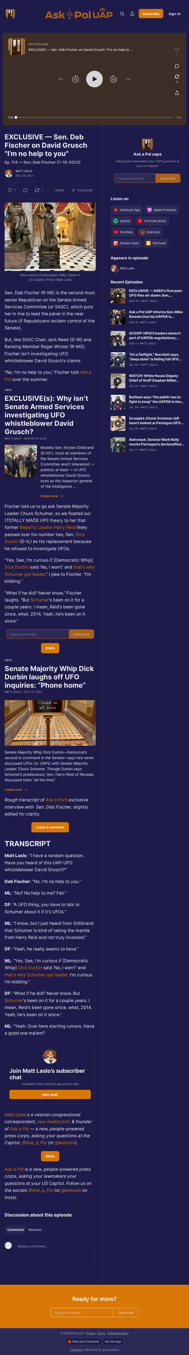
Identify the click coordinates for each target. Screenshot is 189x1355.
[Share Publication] (132, 13)
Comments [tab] (15, 1230)
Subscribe (150, 13)
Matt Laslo (24, 171)
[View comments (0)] (177, 65)
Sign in (175, 13)
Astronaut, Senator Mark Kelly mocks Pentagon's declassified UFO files (155, 442)
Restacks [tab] (35, 1230)
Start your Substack (85, 1341)
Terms (101, 1333)
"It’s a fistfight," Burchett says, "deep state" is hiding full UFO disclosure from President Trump (156, 357)
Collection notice (118, 1333)
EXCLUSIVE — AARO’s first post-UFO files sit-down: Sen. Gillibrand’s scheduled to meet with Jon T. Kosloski (156, 293)
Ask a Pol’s (57, 800)
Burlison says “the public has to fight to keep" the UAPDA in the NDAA (155, 399)
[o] (118, 296)
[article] (147, 296)
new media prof (52, 1121)
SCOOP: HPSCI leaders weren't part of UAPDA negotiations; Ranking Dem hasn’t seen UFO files (155, 335)
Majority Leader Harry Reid (47, 527)
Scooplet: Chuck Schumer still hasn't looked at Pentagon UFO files (155, 420)
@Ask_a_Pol (34, 1142)
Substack (76, 1350)
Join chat (50, 1094)
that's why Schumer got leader (36, 975)
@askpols (64, 1142)
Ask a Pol (19, 1128)
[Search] (122, 13)
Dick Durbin (17, 567)
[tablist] (24, 1229)
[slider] (94, 117)
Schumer (39, 600)
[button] (61, 79)
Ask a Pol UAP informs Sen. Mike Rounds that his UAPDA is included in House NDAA (156, 314)
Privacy (90, 1333)
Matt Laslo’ (16, 1114)
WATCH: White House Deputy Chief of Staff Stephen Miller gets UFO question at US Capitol (155, 378)
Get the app (113, 1341)
